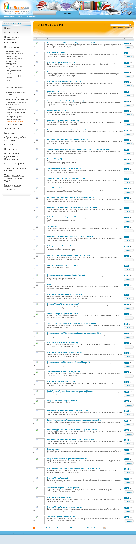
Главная (44, 13)
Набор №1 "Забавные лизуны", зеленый (62, 265)
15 (74, 528)
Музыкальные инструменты (16, 102)
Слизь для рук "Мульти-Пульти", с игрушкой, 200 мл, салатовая (72, 323)
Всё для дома (11, 149)
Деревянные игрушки (14, 124)
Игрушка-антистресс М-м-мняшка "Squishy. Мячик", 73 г (69, 362)
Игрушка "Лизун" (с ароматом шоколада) (63, 343)
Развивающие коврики (14, 119)
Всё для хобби (11, 32)
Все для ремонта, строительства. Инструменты (13, 156)
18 (84, 528)
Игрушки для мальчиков (15, 87)
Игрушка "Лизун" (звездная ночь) (60, 497)
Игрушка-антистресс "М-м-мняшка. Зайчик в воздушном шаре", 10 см (74, 333)
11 (61, 528)
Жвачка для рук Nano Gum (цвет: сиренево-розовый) (67, 139)
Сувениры (9, 144)
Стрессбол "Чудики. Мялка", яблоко (61, 517)
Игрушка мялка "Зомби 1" (57, 52)
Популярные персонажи (14, 117)
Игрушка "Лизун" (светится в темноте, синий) (64, 352)
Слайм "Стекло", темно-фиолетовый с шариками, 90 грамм (70, 391)
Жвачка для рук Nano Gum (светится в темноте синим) (68, 410)
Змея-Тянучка (52, 226)
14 (71, 528)
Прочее (8, 80)
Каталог (68, 13)
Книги (7, 28)
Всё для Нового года (13, 104)
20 (91, 528)
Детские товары (12, 128)
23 (101, 528)
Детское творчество (13, 51)
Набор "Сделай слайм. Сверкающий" (61, 217)
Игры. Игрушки (18, 16)
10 (57, 528)
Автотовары (10, 189)
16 (78, 528)
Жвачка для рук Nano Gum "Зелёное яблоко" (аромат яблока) (70, 439)
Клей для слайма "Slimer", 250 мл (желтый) (63, 372)
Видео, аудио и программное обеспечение (11, 40)
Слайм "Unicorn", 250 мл (56, 188)
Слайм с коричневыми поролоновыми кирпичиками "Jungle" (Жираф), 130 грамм (78, 149)
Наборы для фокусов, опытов (16, 110)
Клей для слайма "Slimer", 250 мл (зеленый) (64, 168)
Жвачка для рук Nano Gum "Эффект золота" (64, 120)
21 (95, 528)
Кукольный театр (12, 56)
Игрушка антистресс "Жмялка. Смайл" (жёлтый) (66, 275)
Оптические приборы (14, 59)
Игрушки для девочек (14, 90)
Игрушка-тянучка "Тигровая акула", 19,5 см (64, 81)
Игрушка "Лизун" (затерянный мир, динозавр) (65, 294)
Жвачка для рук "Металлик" (58, 91)
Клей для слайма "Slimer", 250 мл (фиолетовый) (65, 101)
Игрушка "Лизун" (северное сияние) (61, 62)
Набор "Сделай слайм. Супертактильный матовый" (67, 459)
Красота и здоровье (14, 163)
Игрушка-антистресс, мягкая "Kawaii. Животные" (66, 130)
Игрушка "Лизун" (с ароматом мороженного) (64, 507)
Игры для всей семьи (13, 71)
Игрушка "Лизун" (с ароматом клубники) (63, 304)
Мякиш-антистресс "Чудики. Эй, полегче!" (63, 314)
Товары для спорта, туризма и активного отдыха (14, 178)
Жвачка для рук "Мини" (56, 72)
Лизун (49, 284)
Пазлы (8, 73)
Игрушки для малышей (14, 53)
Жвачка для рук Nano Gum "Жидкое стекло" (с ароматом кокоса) (72, 207)
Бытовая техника (12, 185)
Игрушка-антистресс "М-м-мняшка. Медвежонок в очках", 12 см (72, 43)
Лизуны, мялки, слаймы (14, 122)
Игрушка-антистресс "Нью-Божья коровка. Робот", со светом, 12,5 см (74, 468)
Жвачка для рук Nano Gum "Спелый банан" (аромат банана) (70, 197)
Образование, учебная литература (15, 138)
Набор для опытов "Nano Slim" (59, 246)
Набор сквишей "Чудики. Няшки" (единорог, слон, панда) (69, 255)
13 (67, 528)
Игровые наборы (12, 97)
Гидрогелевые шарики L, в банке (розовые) (63, 488)
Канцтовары (10, 132)
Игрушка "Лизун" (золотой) (57, 478)
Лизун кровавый (53, 449)
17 (81, 528)
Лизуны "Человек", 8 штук (57, 110)
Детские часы (11, 107)
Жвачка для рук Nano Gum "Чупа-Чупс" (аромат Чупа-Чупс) (70, 236)
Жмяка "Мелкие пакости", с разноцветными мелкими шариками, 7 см (74, 420)
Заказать (129, 47)
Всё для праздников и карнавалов (14, 84)
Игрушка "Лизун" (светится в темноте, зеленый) (65, 159)
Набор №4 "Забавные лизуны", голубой (62, 401)
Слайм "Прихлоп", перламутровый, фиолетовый (66, 178)
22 (98, 528)
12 (64, 528)
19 (88, 528)
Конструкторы (11, 64)
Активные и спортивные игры (17, 99)
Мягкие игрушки (12, 61)
